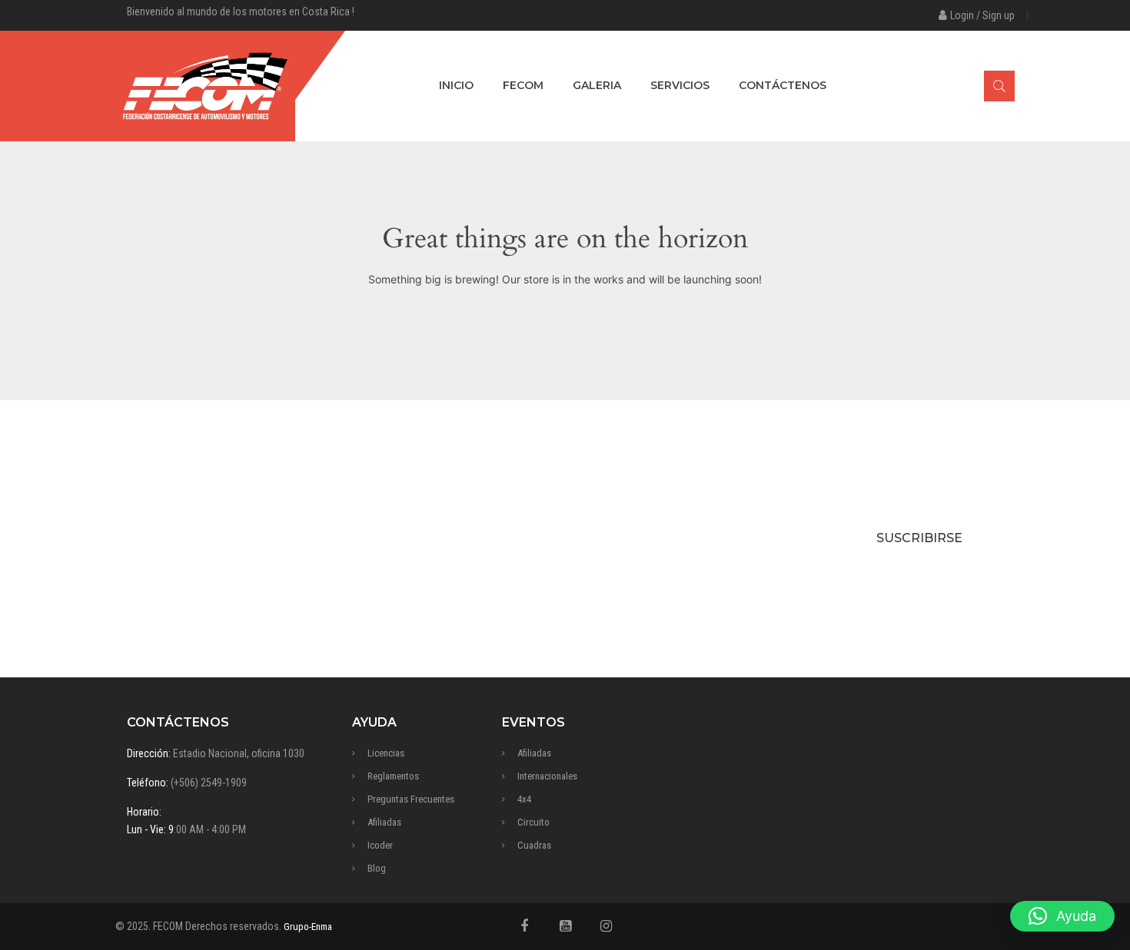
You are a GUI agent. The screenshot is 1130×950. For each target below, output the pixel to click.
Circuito (533, 822)
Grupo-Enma (308, 926)
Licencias (385, 753)
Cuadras (534, 845)
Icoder (380, 845)
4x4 (524, 799)
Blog (376, 868)
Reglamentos (393, 776)
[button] (1062, 916)
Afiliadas (384, 822)
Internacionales (547, 776)
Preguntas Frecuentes (410, 799)
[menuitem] (456, 86)
